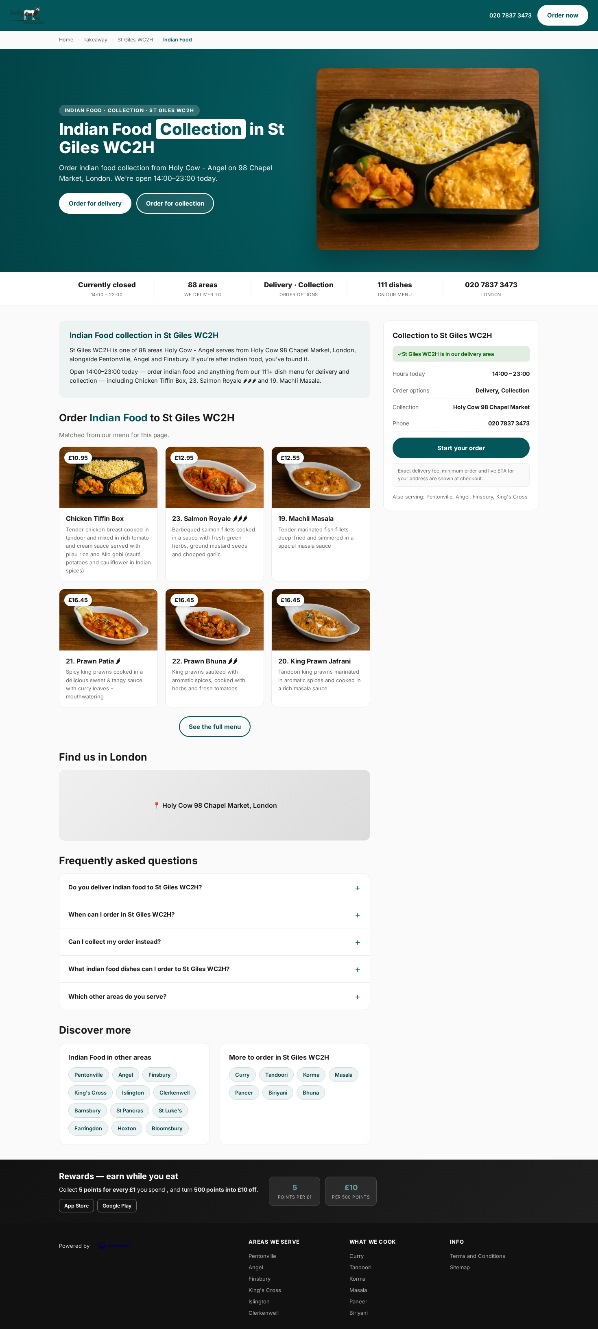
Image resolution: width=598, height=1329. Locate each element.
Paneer (244, 1092)
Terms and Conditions (477, 1256)
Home (66, 40)
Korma (311, 1074)
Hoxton (127, 1128)
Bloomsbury (167, 1128)
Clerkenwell (174, 1092)
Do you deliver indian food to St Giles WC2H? (135, 887)
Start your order (461, 448)
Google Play (117, 1206)
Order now (562, 15)
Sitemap (460, 1267)
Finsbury (159, 1074)
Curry (242, 1074)
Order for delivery (95, 203)
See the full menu (215, 727)
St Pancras (129, 1110)
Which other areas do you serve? (117, 996)
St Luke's (170, 1110)
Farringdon (88, 1128)
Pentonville (88, 1074)
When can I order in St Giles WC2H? (121, 914)
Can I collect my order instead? (114, 941)
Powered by (74, 1245)
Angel (125, 1074)
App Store (76, 1206)
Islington (133, 1092)
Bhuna (311, 1092)
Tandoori (276, 1074)
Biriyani (277, 1092)
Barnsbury (87, 1110)
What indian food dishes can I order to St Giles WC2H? (148, 969)
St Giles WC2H (135, 40)
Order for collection (175, 203)
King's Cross (90, 1092)
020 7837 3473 (510, 15)
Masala (343, 1074)
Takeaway (95, 40)
